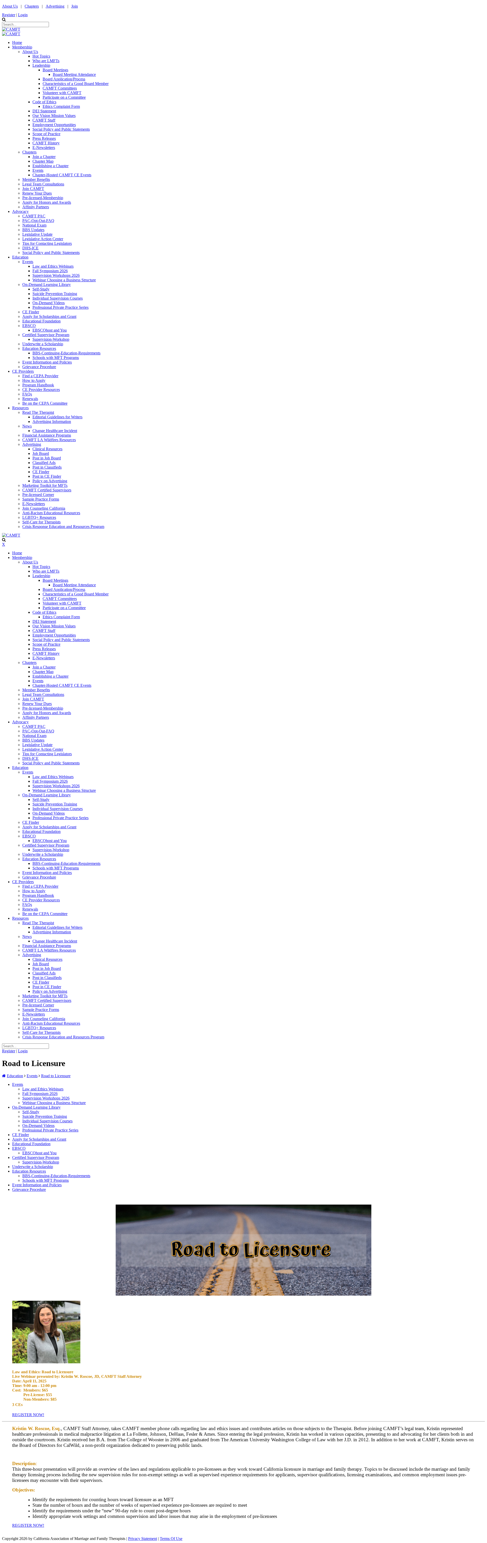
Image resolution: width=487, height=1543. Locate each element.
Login (23, 15)
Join (74, 6)
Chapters (32, 6)
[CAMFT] (11, 29)
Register (8, 15)
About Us (10, 6)
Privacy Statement (142, 1538)
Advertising (55, 6)
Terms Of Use (171, 1538)
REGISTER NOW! (28, 1415)
